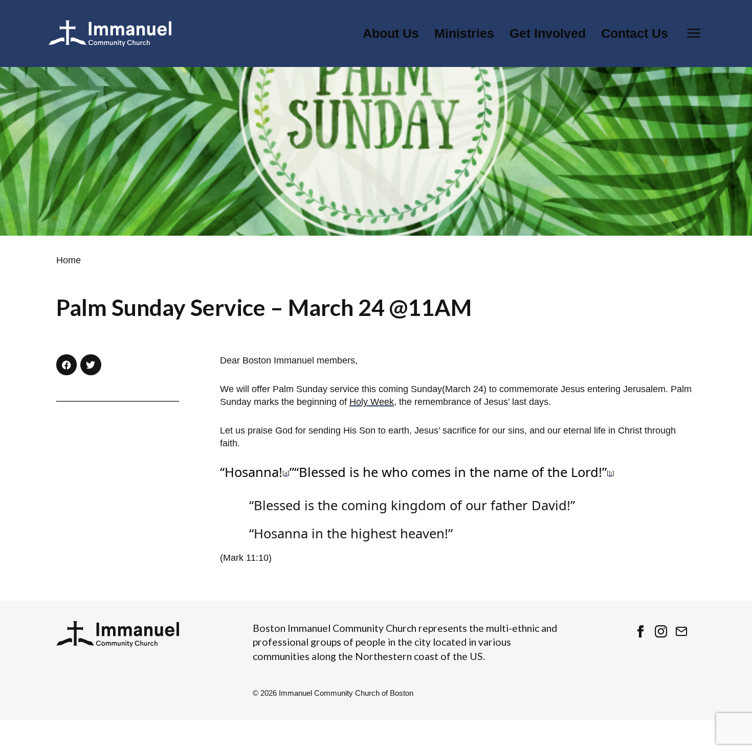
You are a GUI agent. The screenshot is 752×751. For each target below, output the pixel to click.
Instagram (661, 631)
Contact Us (634, 33)
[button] (66, 364)
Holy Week (371, 402)
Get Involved (548, 33)
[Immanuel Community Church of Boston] (110, 33)
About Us (391, 33)
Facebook (640, 631)
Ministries (464, 33)
